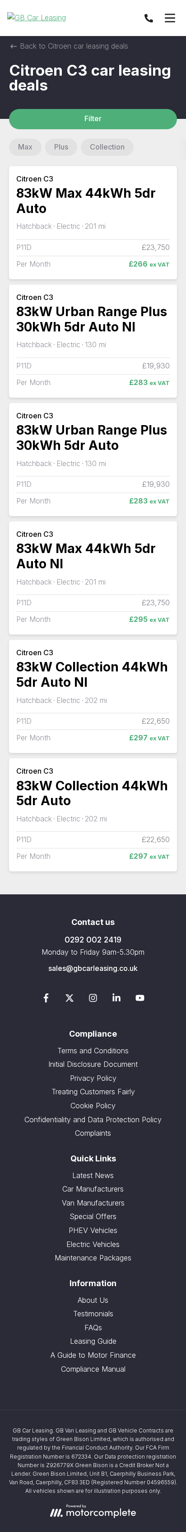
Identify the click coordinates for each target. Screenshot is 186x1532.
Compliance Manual (93, 1368)
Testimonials (93, 1313)
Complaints (93, 1133)
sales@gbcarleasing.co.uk (93, 968)
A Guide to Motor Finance (93, 1355)
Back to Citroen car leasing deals (73, 45)
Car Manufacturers (93, 1188)
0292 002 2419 (93, 939)
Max (25, 146)
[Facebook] (46, 999)
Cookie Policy (93, 1105)
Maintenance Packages (93, 1257)
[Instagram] (93, 999)
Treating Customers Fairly (93, 1091)
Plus (61, 146)
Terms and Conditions (93, 1050)
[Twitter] (69, 999)
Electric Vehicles (93, 1244)
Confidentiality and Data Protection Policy (93, 1119)
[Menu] (170, 18)
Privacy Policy (93, 1078)
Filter (93, 118)
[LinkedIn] (116, 999)
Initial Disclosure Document (93, 1064)
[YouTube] (140, 999)
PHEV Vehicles (93, 1230)
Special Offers (93, 1216)
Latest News (93, 1175)
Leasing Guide (93, 1341)
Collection (107, 146)
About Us (93, 1300)
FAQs (93, 1327)
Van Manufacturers (93, 1202)
